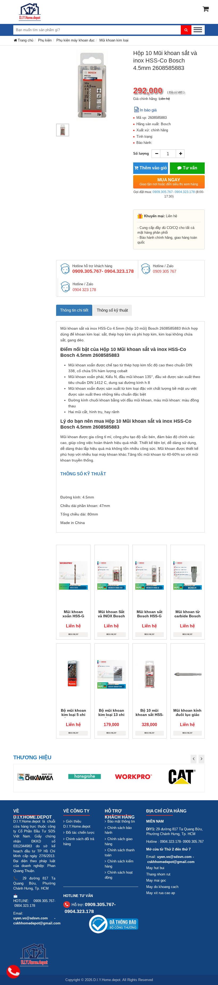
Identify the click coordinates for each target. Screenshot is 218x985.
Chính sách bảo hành (118, 830)
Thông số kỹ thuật (112, 310)
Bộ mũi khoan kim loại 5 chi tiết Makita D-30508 (73, 716)
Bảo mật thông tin (121, 821)
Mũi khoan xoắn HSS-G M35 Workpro (73, 616)
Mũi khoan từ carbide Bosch (187, 614)
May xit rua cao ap (160, 893)
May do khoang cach (162, 887)
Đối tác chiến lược (80, 833)
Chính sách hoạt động (119, 874)
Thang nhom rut (158, 874)
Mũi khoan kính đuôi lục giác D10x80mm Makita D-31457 (187, 716)
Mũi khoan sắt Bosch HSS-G (149, 614)
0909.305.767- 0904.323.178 (174, 192)
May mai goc (156, 880)
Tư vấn (190, 168)
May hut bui (155, 868)
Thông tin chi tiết (74, 310)
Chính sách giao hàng (118, 841)
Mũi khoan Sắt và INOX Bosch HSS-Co (111, 616)
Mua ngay (169, 182)
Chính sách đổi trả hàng (78, 841)
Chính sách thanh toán (120, 852)
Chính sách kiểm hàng (119, 863)
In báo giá (148, 110)
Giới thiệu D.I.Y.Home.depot (76, 823)
